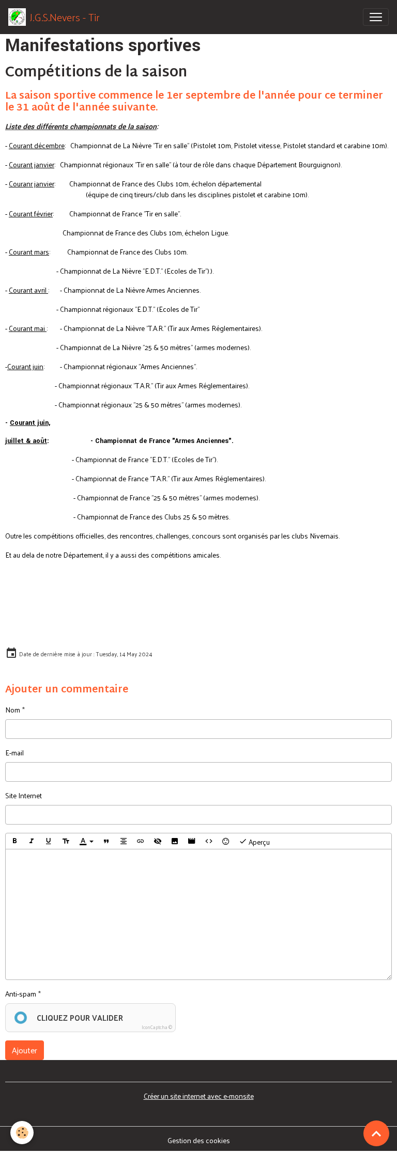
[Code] (209, 841)
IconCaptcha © (157, 1027)
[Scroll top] (376, 1133)
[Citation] (106, 841)
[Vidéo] (192, 841)
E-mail (14, 752)
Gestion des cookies (198, 1140)
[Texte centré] (123, 841)
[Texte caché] (157, 841)
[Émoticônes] (226, 841)
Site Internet (23, 795)
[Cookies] (22, 1132)
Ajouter (24, 1049)
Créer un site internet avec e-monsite (199, 1095)
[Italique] (31, 841)
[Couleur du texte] (86, 841)
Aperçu (258, 841)
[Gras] (14, 841)
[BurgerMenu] (376, 17)
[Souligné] (48, 841)
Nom (12, 709)
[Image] (175, 841)
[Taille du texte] (65, 841)
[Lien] (140, 841)
